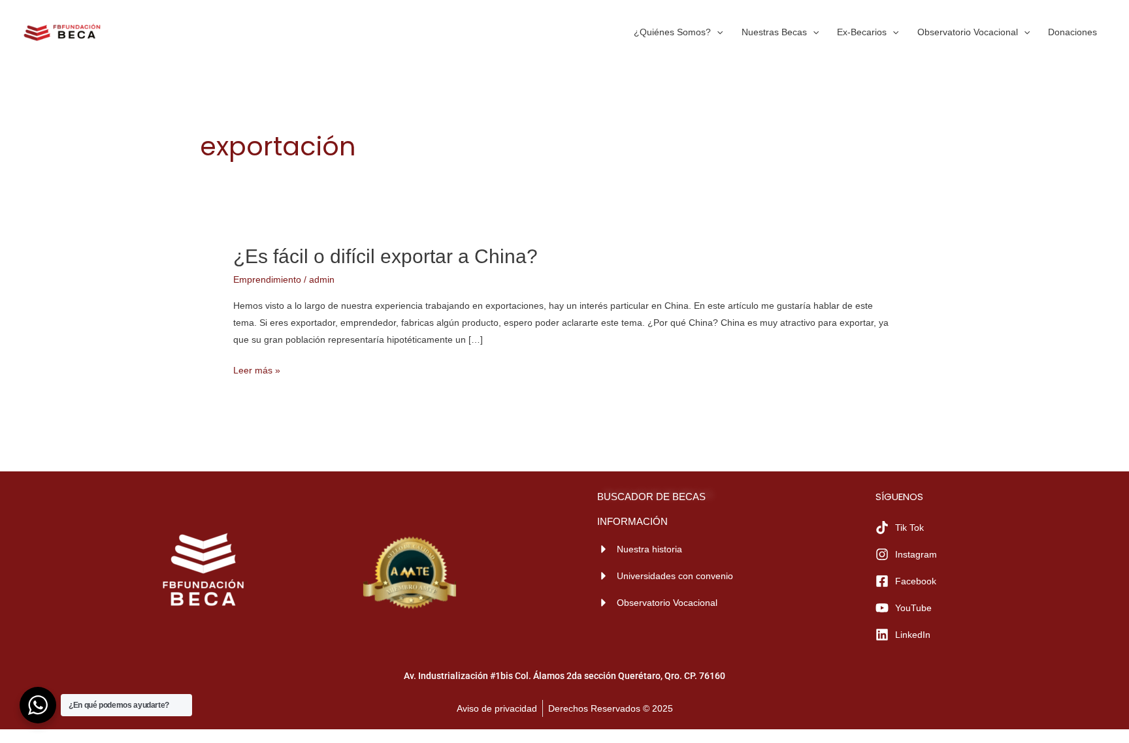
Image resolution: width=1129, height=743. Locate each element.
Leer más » (256, 368)
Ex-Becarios (862, 32)
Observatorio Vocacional (967, 32)
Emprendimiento (267, 279)
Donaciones (1072, 32)
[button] (717, 32)
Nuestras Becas (774, 32)
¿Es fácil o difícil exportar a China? (385, 256)
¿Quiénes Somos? (672, 32)
